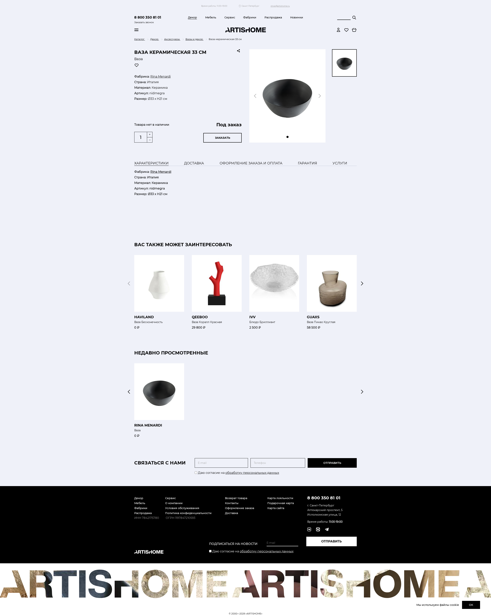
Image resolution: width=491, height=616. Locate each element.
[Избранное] (346, 29)
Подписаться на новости (233, 544)
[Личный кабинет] (338, 29)
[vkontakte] (309, 529)
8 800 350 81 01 (147, 17)
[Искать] (354, 17)
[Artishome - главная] (245, 29)
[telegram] (318, 529)
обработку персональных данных (252, 473)
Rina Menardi (160, 76)
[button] (362, 283)
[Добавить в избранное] (136, 65)
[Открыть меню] (136, 30)
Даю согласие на (238, 473)
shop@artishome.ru (280, 6)
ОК (471, 605)
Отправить (332, 463)
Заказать (222, 137)
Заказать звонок (144, 22)
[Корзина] (354, 29)
